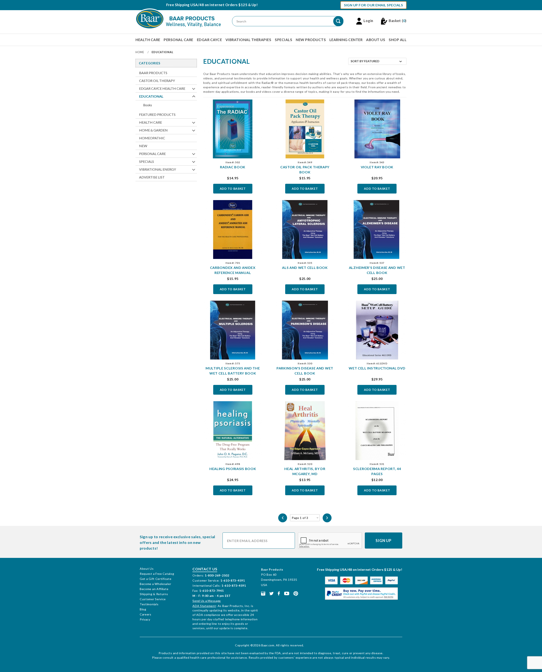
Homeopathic (152, 138)
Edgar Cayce (209, 39)
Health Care (148, 39)
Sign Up (383, 540)
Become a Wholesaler (155, 584)
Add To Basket (233, 188)
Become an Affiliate (154, 589)
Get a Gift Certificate (155, 579)
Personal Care (178, 39)
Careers (145, 614)
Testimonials (149, 604)
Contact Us (204, 569)
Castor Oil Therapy (157, 81)
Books (147, 105)
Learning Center (346, 39)
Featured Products (157, 114)
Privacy (145, 619)
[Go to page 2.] (327, 517)
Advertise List (152, 177)
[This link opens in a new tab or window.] (263, 593)
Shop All (397, 39)
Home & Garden (153, 130)
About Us (375, 39)
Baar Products (153, 73)
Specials (283, 39)
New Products (311, 39)
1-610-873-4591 (232, 580)
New (143, 146)
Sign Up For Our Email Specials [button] (373, 5)
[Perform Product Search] (338, 21)
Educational (151, 96)
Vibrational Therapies (248, 39)
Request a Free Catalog (157, 573)
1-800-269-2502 (217, 575)
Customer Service (153, 599)
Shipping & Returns (154, 594)
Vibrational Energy (157, 169)
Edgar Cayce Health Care (162, 88)
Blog (143, 609)
